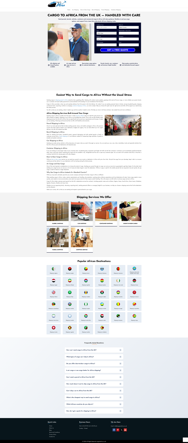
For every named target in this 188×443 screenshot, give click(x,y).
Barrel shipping (63, 136)
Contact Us (52, 436)
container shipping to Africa (79, 106)
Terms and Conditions (54, 432)
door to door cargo (56, 159)
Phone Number (100, 42)
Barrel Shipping (96, 10)
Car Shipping (75, 10)
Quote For (99, 36)
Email (120, 42)
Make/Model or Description (125, 30)
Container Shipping (116, 10)
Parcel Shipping (105, 10)
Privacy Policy (52, 434)
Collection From (100, 25)
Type (98, 30)
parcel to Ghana (80, 116)
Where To (121, 25)
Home (68, 10)
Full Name (121, 36)
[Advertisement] (106, 3)
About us (51, 428)
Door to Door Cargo (85, 10)
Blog (50, 430)
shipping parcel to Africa (62, 100)
